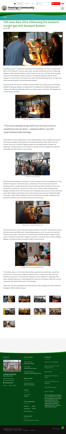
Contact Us (33, 430)
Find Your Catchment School (31, 420)
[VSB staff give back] (24, 311)
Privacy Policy (8, 430)
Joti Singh (27, 367)
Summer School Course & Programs (51, 382)
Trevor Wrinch (28, 362)
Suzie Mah (27, 395)
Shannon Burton (29, 383)
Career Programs (49, 391)
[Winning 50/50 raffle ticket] (9, 324)
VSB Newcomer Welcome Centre (51, 376)
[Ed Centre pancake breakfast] (24, 299)
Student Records (29, 372)
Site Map (25, 430)
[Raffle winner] (55, 311)
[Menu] (62, 8)
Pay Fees (20, 3)
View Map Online (9, 382)
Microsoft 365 (48, 372)
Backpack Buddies (16, 87)
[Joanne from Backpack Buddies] (9, 311)
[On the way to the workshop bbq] (40, 299)
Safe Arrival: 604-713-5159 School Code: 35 (51, 366)
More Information (28, 411)
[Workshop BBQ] (55, 299)
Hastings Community (21, 7)
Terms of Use (17, 430)
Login (32, 3)
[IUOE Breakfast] (40, 311)
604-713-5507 (12, 385)
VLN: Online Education (50, 387)
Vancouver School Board (51, 362)
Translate (26, 3)
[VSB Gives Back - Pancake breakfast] (9, 299)
